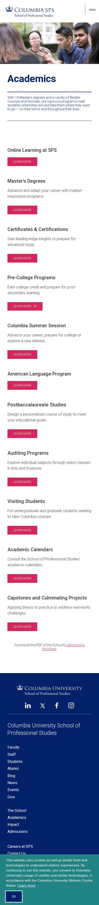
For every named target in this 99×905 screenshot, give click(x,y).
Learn (22, 306)
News (12, 782)
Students (15, 761)
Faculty (13, 747)
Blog (11, 775)
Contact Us (16, 853)
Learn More (22, 161)
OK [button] (14, 896)
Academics (16, 817)
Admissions (17, 831)
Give (11, 797)
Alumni (13, 768)
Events (13, 789)
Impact (13, 824)
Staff (11, 754)
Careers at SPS (20, 846)
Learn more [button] (26, 885)
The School (16, 810)
